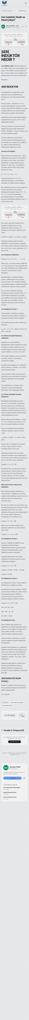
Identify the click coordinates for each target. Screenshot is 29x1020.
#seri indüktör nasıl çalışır (17, 702)
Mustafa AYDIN (10, 26)
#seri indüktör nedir (7, 705)
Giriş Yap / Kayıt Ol (14, 741)
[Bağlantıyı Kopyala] (22, 26)
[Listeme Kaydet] (26, 26)
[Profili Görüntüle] (24, 778)
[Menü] (25, 3)
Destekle (11, 715)
